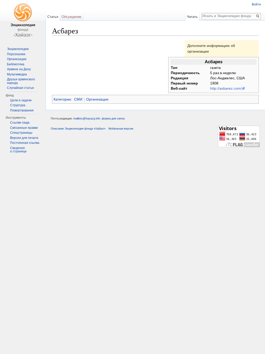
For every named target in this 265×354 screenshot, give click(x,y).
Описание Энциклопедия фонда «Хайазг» (78, 128)
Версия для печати (24, 138)
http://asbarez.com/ (226, 88)
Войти (256, 4)
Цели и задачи (21, 100)
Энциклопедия (18, 49)
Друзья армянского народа (21, 81)
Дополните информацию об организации (211, 48)
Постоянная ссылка (24, 143)
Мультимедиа (17, 74)
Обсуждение (71, 17)
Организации (97, 99)
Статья (52, 17)
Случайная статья (20, 88)
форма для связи (113, 118)
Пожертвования (22, 110)
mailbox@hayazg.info (86, 118)
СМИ (78, 99)
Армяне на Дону (19, 69)
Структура (17, 105)
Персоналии (16, 54)
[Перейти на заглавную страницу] (22, 20)
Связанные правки (24, 128)
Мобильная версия (120, 128)
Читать (192, 17)
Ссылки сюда (20, 122)
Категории (62, 99)
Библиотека (15, 64)
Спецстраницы (21, 132)
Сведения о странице (18, 149)
